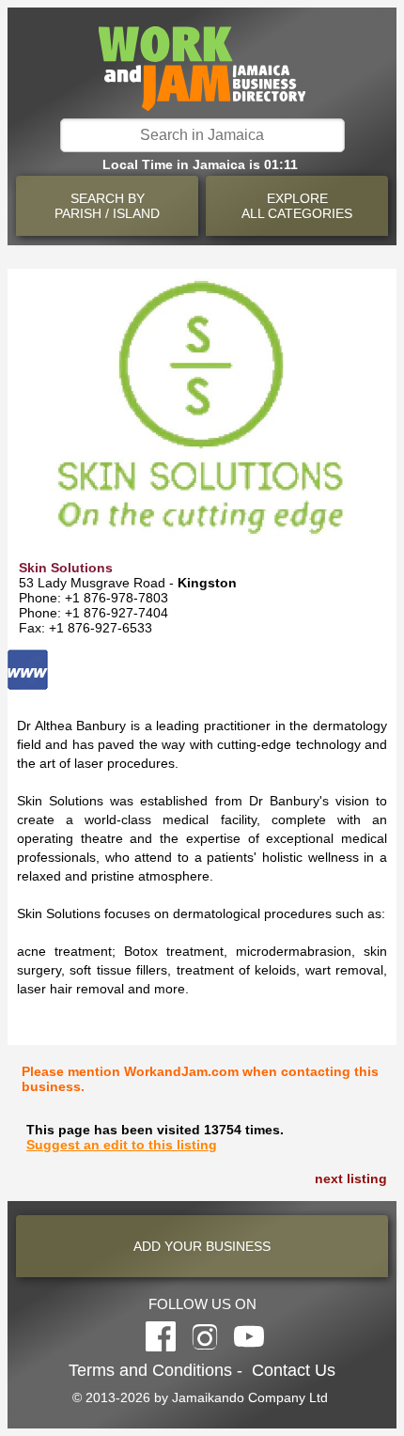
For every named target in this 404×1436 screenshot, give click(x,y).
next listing (351, 1178)
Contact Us (293, 1370)
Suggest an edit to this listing (121, 1144)
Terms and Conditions (150, 1370)
